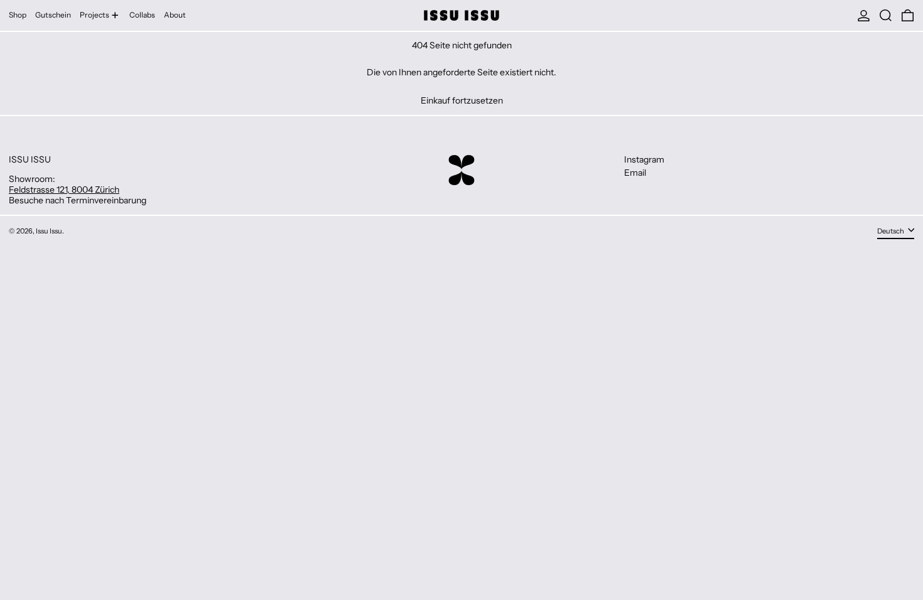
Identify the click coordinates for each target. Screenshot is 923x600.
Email (635, 173)
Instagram (644, 159)
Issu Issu (49, 231)
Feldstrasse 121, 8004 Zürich (64, 189)
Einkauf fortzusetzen (462, 100)
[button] (885, 15)
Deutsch (891, 231)
